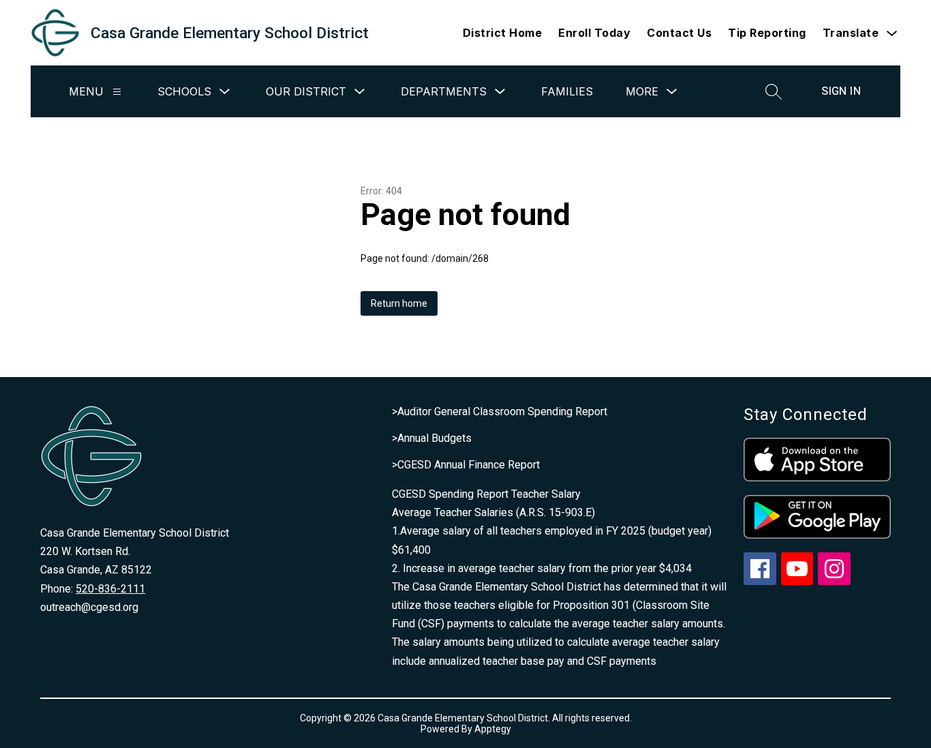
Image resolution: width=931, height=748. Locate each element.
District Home (503, 33)
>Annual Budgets (432, 438)
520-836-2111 (110, 588)
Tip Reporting (767, 33)
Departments (444, 91)
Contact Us (679, 33)
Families (567, 91)
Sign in (841, 91)
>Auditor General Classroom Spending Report (499, 411)
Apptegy (492, 728)
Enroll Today (594, 33)
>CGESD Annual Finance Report (466, 464)
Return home (399, 303)
